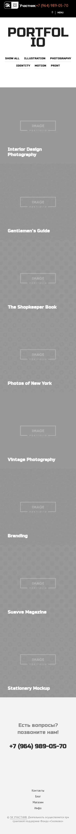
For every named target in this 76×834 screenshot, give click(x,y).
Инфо (38, 808)
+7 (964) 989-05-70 (52, 5)
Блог (38, 796)
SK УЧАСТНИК (18, 817)
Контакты (38, 790)
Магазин (38, 802)
